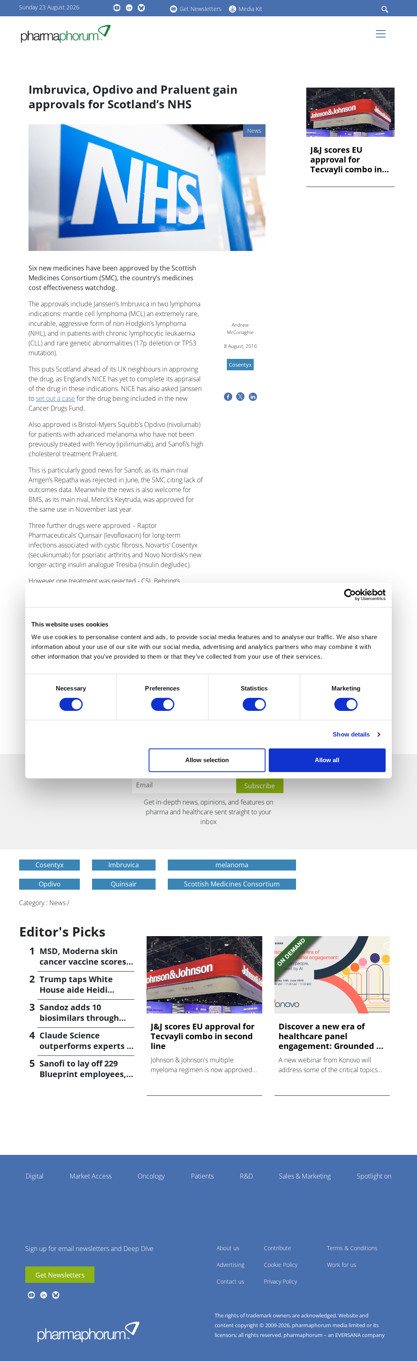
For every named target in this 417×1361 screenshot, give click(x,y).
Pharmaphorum (88, 1331)
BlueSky (141, 8)
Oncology (151, 1176)
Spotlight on (374, 1176)
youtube (117, 8)
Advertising (230, 1265)
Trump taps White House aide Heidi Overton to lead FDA (80, 990)
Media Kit (250, 9)
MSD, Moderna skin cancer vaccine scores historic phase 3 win (83, 961)
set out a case (55, 398)
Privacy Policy (280, 1281)
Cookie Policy (280, 1265)
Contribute (277, 1248)
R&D (246, 1176)
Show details (351, 734)
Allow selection (207, 759)
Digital (35, 1176)
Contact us (230, 1281)
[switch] (162, 704)
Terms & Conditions (352, 1248)
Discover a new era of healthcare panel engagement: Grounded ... (331, 1036)
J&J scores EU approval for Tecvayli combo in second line (346, 159)
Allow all (327, 759)
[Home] (69, 34)
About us (228, 1248)
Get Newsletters (201, 9)
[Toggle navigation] (383, 34)
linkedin (129, 8)
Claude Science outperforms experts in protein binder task (87, 1046)
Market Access (91, 1176)
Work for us (341, 1265)
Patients (202, 1176)
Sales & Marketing (305, 1176)
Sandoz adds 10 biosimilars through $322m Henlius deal (79, 1018)
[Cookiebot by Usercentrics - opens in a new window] (350, 595)
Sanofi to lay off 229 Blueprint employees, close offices (83, 1074)
